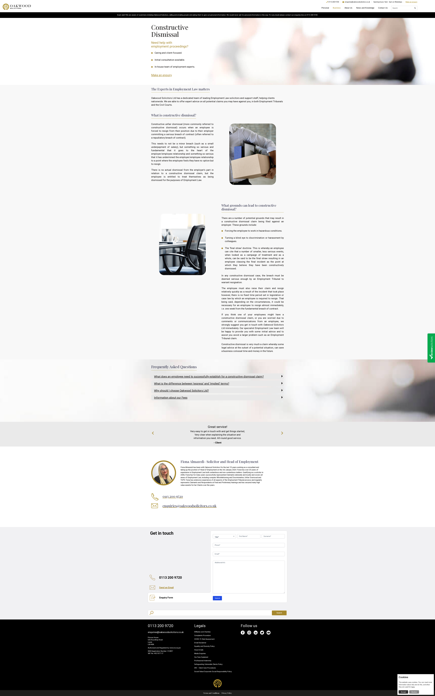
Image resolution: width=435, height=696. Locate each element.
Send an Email (166, 587)
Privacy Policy (227, 693)
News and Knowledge (365, 8)
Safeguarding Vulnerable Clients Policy (208, 664)
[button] (153, 433)
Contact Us (383, 8)
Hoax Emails (198, 650)
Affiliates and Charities (202, 632)
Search (279, 613)
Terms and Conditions (211, 693)
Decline (414, 692)
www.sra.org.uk (175, 648)
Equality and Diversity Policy (204, 646)
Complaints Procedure (202, 635)
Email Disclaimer (200, 643)
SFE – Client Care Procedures (205, 668)
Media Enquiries (200, 654)
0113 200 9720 (333, 2)
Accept (403, 692)
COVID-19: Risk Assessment (204, 639)
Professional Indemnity (202, 661)
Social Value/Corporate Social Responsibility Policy (213, 672)
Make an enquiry (411, 2)
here (413, 687)
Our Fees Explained (201, 657)
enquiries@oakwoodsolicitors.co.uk (357, 2)
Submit (217, 598)
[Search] (415, 8)
